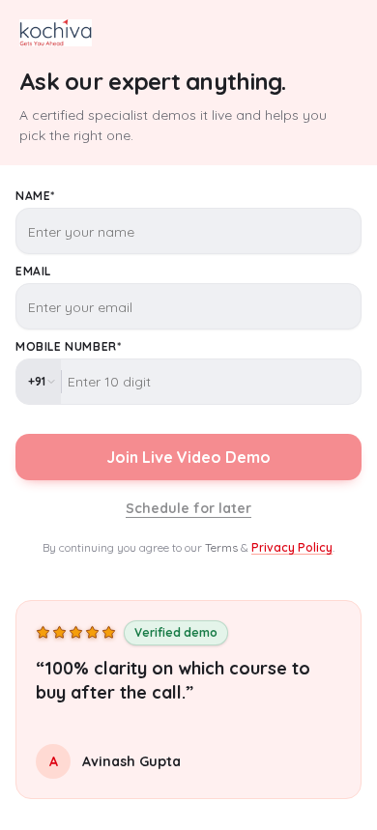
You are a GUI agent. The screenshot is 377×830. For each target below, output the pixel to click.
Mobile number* (68, 346)
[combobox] (38, 382)
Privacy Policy (292, 547)
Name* (35, 195)
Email (33, 271)
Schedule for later (188, 508)
